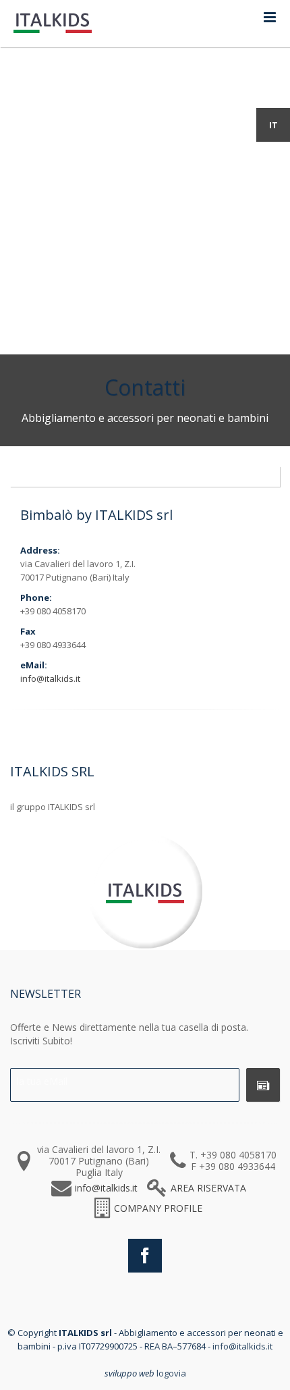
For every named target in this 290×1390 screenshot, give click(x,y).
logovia (171, 1373)
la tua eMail (42, 1081)
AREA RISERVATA (208, 1187)
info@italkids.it (50, 678)
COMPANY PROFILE (158, 1208)
